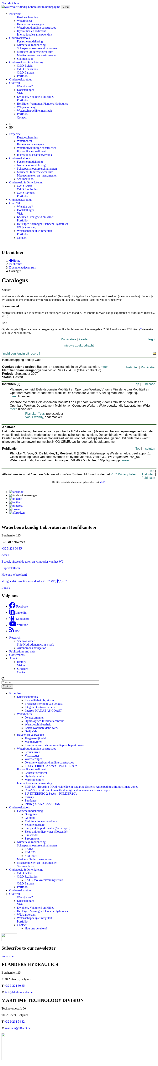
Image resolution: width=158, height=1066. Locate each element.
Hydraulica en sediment (31, 31)
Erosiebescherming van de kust (43, 703)
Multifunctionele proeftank (41, 821)
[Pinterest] (16, 505)
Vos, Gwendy (34, 417)
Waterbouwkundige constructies (36, 27)
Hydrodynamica (34, 776)
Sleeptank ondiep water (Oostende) (46, 831)
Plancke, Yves (35, 413)
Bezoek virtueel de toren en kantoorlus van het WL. (33, 561)
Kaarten (83, 339)
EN (11, 127)
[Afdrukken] (17, 512)
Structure (22, 668)
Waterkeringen (33, 759)
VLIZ (102, 482)
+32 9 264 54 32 (14, 1021)
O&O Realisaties (27, 69)
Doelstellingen (25, 89)
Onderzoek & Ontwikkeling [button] (26, 62)
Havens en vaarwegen (30, 24)
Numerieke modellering (31, 44)
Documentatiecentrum (22, 267)
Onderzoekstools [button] (19, 38)
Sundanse (30, 800)
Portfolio (22, 76)
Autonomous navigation (31, 648)
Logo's (6, 587)
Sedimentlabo (25, 58)
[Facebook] (16, 491)
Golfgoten (31, 814)
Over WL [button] (15, 83)
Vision (21, 665)
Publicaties (15, 264)
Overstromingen (34, 717)
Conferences (16, 655)
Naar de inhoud (11, 3)
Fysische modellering (30, 41)
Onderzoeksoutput (20, 79)
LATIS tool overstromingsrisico (44, 880)
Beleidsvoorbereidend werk (41, 727)
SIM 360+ (31, 855)
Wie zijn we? (25, 86)
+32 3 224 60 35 (12, 548)
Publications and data (22, 651)
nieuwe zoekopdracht (79, 345)
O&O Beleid (25, 65)
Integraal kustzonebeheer (40, 707)
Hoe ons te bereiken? (14, 574)
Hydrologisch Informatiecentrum (44, 721)
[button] (3, 678)
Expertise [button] (15, 13)
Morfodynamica (34, 779)
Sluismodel (31, 835)
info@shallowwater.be (19, 992)
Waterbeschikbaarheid (38, 724)
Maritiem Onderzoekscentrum (35, 51)
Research (14, 637)
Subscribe (7, 956)
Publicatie (148, 367)
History (21, 661)
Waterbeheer (24, 20)
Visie (20, 93)
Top (136, 384)
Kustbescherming (27, 17)
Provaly (29, 797)
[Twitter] (14, 502)
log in (152, 339)
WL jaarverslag (26, 107)
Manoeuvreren (33, 741)
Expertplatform (11, 568)
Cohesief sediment (36, 772)
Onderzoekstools (19, 807)
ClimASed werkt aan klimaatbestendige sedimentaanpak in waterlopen (67, 790)
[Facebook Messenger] (23, 495)
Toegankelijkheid (35, 738)
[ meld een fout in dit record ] (21, 353)
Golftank (30, 817)
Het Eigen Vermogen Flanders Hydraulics (42, 103)
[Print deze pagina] (154, 353)
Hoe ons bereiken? (36, 928)
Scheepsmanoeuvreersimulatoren (37, 48)
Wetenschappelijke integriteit (34, 110)
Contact (21, 117)
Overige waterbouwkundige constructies (49, 762)
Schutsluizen (32, 752)
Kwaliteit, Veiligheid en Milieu (35, 96)
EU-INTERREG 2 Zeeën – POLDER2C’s (51, 766)
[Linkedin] (15, 498)
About (13, 658)
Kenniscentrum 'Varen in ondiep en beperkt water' (55, 745)
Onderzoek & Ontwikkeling (26, 869)
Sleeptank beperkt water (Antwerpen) (47, 828)
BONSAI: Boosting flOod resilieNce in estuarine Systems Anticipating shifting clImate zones (81, 786)
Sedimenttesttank (35, 824)
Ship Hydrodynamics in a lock (35, 644)
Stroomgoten (32, 838)
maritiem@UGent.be (18, 1028)
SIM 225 (30, 852)
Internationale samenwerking (34, 34)
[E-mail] (14, 509)
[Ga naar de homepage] (31, 6)
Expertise (15, 693)
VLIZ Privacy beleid (124, 474)
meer (104, 366)
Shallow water (25, 641)
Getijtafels (31, 731)
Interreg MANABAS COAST (43, 710)
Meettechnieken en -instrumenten (37, 55)
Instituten (132, 367)
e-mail (5, 555)
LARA (29, 848)
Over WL (15, 893)
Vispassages (32, 755)
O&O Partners (25, 72)
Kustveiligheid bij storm (39, 700)
